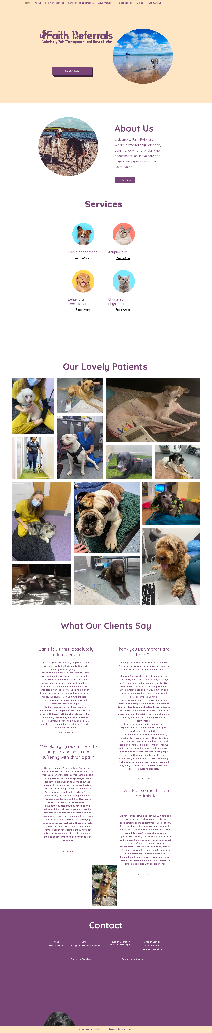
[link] (83, 252)
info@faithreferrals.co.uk (85, 945)
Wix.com (127, 1029)
